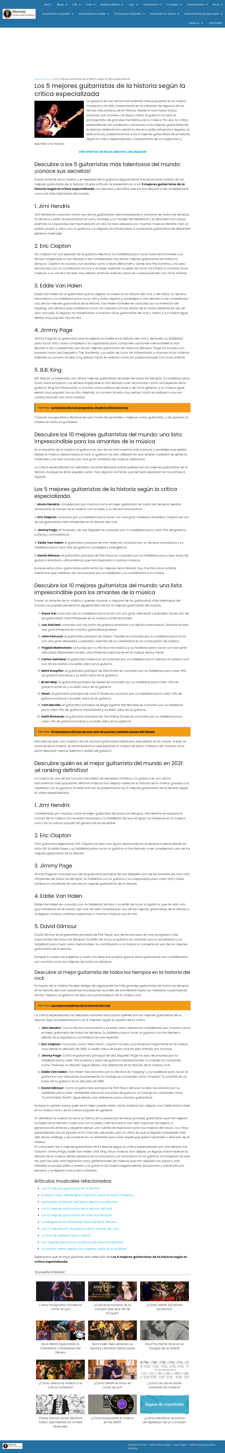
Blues (60, 4)
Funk (89, 4)
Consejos (172, 4)
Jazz (131, 4)
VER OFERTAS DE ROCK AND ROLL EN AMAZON (112, 152)
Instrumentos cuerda (92, 14)
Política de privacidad (202, 1444)
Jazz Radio (215, 23)
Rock (216, 4)
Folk (75, 4)
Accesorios (150, 4)
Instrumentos (195, 4)
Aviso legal (180, 1444)
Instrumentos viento (163, 14)
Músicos (194, 23)
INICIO (48, 4)
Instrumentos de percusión (202, 14)
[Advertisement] (112, 52)
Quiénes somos (137, 1444)
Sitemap (133, 1448)
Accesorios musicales (56, 14)
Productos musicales (127, 14)
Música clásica (110, 4)
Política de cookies (160, 1444)
